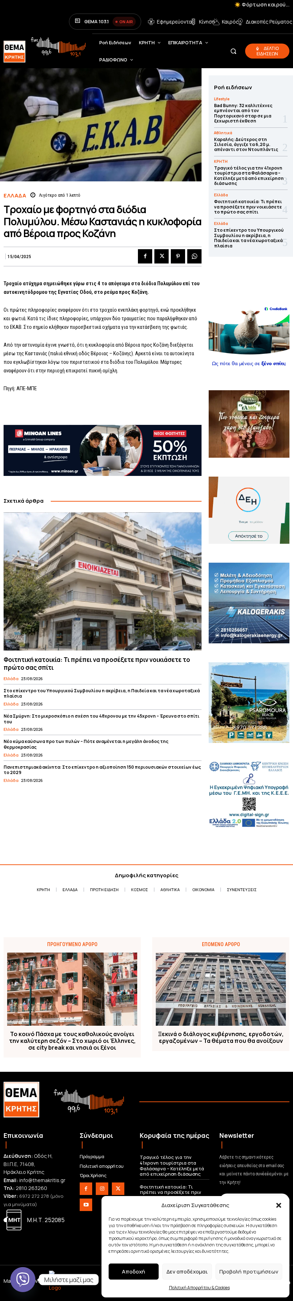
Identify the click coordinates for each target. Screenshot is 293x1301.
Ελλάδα (15, 195)
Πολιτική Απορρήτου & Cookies (199, 1288)
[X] (161, 256)
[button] (278, 1205)
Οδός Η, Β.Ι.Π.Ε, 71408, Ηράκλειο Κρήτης (28, 1163)
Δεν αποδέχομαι (187, 1271)
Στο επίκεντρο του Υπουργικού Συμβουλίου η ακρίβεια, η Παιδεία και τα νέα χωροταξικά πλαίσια (102, 693)
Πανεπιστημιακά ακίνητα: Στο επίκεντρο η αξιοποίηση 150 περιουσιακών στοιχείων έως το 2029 (102, 770)
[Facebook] (145, 256)
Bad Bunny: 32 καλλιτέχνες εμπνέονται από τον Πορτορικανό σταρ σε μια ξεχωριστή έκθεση (243, 113)
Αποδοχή (133, 1271)
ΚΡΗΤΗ (221, 161)
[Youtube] (86, 1205)
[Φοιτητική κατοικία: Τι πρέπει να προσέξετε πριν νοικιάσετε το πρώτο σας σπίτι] (103, 581)
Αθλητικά (223, 133)
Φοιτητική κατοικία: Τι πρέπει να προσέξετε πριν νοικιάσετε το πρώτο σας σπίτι (97, 663)
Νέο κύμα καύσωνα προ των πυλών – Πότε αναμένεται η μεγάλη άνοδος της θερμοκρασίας (86, 744)
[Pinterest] (178, 256)
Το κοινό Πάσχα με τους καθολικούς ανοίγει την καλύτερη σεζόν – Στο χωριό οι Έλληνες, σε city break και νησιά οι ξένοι (72, 1041)
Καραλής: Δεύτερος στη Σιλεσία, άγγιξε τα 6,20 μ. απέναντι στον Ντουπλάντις (246, 144)
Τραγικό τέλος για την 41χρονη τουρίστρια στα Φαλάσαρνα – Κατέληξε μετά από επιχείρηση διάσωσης (249, 175)
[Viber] (22, 1279)
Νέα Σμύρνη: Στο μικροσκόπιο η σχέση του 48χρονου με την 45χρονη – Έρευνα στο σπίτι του (101, 719)
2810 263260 (31, 1188)
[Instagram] (102, 1188)
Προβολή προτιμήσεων (248, 1271)
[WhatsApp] (194, 256)
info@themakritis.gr (42, 1180)
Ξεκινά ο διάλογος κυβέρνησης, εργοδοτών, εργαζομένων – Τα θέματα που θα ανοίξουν (221, 1037)
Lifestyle (221, 99)
